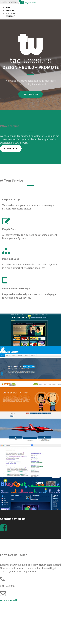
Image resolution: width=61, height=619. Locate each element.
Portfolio (11, 13)
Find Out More (30, 94)
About (9, 7)
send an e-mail (8, 600)
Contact (10, 16)
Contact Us (10, 148)
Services (10, 10)
